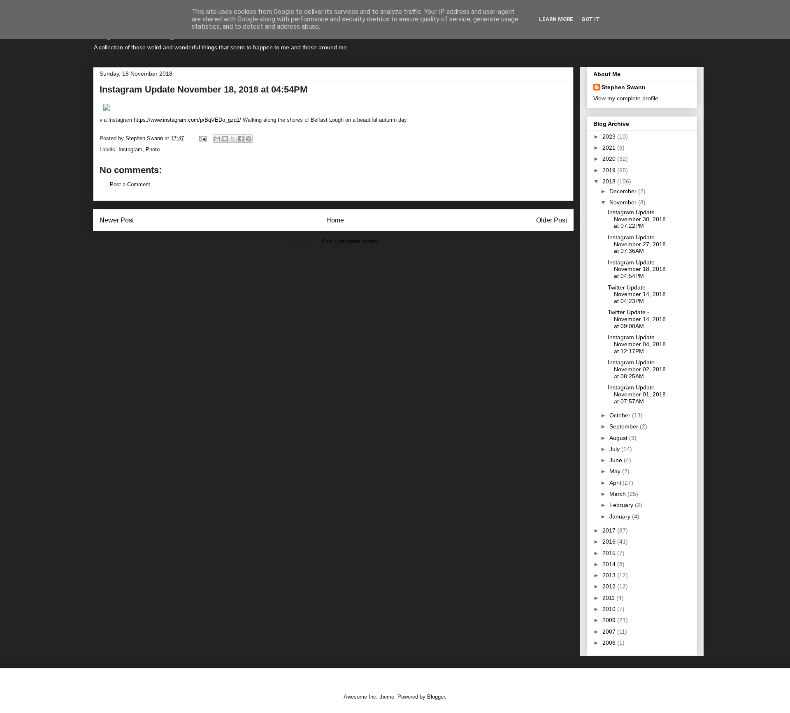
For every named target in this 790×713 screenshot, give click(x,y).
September (624, 426)
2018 (609, 181)
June (616, 460)
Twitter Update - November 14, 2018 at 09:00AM (637, 319)
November (623, 202)
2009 (609, 620)
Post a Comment (130, 184)
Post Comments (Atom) (350, 241)
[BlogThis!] (225, 138)
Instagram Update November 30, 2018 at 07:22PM (637, 219)
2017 (609, 530)
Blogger (436, 697)
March (618, 494)
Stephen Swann (624, 87)
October (620, 415)
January (620, 516)
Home (335, 220)
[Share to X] (233, 138)
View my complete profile (625, 98)
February (622, 505)
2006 (609, 642)
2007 (609, 631)
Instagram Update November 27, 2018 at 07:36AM (637, 244)
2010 (609, 609)
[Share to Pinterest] (248, 138)
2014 (609, 564)
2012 (609, 586)
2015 (609, 553)
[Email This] (217, 138)
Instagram (130, 149)
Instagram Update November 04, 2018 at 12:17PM (637, 344)
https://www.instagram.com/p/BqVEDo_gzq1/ (187, 120)
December (623, 191)
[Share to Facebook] (241, 138)
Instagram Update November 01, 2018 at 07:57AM (637, 394)
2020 (609, 158)
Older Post (551, 220)
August (619, 438)
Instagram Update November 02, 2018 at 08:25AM (637, 369)
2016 (609, 541)
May (615, 471)
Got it (590, 19)
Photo (153, 149)
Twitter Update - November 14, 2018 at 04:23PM (637, 294)
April (616, 482)
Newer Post (117, 220)
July (615, 449)
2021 (609, 147)
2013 (609, 575)
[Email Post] (202, 138)
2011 (609, 598)
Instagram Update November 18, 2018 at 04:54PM (637, 269)
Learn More (556, 19)
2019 (609, 170)
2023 (609, 136)
